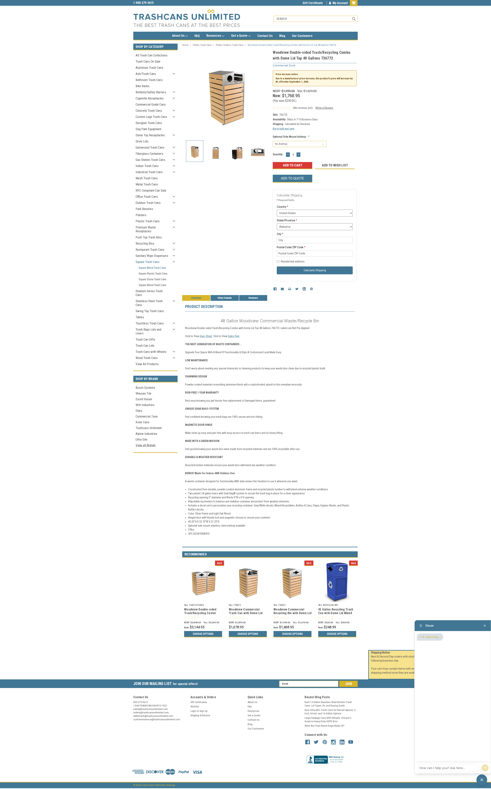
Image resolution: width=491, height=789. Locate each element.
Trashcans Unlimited (148, 428)
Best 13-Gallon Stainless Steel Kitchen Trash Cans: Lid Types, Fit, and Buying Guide (328, 704)
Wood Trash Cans (147, 358)
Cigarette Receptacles (150, 98)
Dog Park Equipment (148, 129)
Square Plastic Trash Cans (153, 273)
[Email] (282, 288)
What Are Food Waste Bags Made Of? (324, 725)
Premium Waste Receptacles (146, 229)
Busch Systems (145, 388)
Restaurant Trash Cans (150, 249)
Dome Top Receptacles (150, 135)
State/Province (287, 220)
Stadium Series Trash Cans (149, 293)
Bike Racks (142, 86)
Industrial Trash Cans (149, 172)
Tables (140, 317)
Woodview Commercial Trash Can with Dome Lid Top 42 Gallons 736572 (245, 613)
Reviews (253, 297)
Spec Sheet (206, 336)
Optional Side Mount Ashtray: (291, 136)
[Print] (289, 288)
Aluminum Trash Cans (149, 67)
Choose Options (203, 633)
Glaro (139, 411)
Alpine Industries (146, 434)
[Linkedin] (304, 288)
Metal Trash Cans (147, 184)
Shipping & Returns (200, 715)
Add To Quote (292, 178)
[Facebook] (275, 288)
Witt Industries (145, 405)
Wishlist (194, 706)
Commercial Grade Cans (151, 104)
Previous (186, 93)
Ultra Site (141, 439)
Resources (214, 35)
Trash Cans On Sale (148, 61)
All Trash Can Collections (151, 55)
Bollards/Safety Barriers (151, 92)
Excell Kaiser (144, 399)
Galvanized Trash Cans (150, 147)
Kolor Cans (142, 422)
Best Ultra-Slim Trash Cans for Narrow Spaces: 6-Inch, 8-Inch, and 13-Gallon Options (330, 712)
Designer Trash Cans (149, 123)
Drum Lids (142, 141)
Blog (282, 36)
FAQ (197, 36)
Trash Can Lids (145, 345)
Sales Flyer (233, 336)
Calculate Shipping (315, 270)
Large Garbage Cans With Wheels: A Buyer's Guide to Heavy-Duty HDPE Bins (328, 720)
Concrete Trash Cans (149, 110)
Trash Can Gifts (145, 339)
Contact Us (265, 36)
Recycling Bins (145, 243)
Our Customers (302, 36)
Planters (141, 215)
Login (193, 711)
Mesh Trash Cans (147, 178)
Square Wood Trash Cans (152, 285)
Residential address (293, 261)
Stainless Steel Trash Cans (149, 303)
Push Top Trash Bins (149, 237)
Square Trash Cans (147, 262)
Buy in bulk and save (283, 128)
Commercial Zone (147, 416)
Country (282, 206)
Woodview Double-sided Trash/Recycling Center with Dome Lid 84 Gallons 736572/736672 (201, 615)
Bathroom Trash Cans (149, 80)
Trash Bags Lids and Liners (148, 331)
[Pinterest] (311, 288)
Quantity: (278, 154)
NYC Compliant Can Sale (151, 190)
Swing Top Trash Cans (150, 311)
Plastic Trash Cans (148, 221)
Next (266, 93)
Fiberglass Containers (149, 153)
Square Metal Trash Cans (152, 268)
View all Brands (146, 445)
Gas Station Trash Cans (150, 160)
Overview (196, 297)
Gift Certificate (313, 3)
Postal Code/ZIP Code (291, 247)
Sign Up (203, 711)
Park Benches (144, 209)
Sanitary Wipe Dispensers (152, 256)
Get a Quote (239, 35)
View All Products (147, 364)
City (280, 234)
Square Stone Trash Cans (152, 279)
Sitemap (170, 785)
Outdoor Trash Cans (148, 203)
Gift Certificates (198, 702)
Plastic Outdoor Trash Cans (229, 45)
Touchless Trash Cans (150, 323)
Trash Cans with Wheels (151, 352)
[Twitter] (296, 288)
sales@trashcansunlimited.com (153, 3)
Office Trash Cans (147, 196)
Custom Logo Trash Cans (151, 117)
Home (185, 45)
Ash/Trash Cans (146, 74)
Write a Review (324, 107)
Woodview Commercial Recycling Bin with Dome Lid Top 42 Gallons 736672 (292, 613)
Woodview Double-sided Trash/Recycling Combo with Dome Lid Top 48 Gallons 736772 (292, 45)
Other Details (224, 297)
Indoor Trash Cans (147, 166)
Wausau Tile (143, 393)
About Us (178, 35)
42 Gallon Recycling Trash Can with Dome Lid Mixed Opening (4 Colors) (335, 613)
